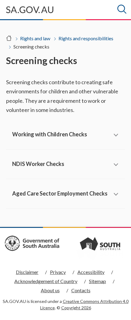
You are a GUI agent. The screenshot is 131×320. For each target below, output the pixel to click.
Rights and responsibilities (85, 38)
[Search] (122, 9)
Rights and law (35, 38)
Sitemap (97, 281)
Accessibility (90, 272)
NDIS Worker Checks (38, 163)
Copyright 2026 (76, 307)
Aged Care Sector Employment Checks (60, 193)
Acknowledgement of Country (45, 281)
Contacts (80, 290)
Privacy (58, 272)
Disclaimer (27, 272)
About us (50, 290)
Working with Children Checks (49, 134)
